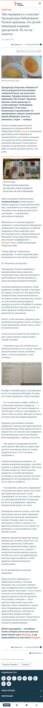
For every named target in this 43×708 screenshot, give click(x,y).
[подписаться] (9, 684)
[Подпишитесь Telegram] (25, 678)
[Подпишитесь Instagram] (30, 678)
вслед (24, 131)
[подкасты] (16, 705)
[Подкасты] (3, 684)
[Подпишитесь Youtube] (19, 678)
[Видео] (26, 705)
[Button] (16, 44)
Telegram (36, 638)
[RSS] (35, 678)
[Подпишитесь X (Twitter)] (14, 678)
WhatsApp (26, 635)
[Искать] (36, 705)
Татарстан (6, 10)
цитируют (6, 243)
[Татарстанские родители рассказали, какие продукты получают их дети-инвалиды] (21, 168)
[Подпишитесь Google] (3, 678)
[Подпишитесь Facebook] (9, 678)
